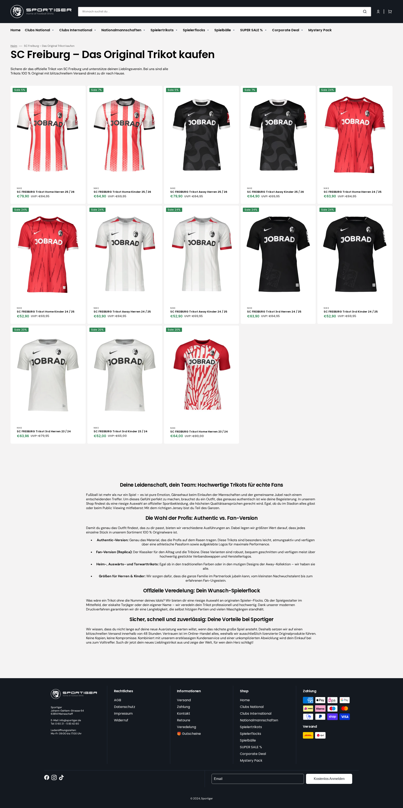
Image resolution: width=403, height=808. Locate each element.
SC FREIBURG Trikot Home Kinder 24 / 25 (46, 312)
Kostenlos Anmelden (329, 779)
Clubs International (255, 713)
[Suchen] (365, 11)
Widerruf (121, 720)
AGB (117, 700)
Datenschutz (124, 706)
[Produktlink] (48, 145)
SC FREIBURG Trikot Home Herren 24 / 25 (353, 192)
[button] (378, 11)
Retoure (183, 720)
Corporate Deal (253, 753)
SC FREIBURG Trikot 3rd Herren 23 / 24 (44, 431)
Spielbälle (248, 740)
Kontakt (183, 713)
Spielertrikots (251, 727)
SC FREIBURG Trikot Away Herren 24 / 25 (122, 312)
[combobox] (224, 11)
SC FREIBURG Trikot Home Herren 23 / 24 (199, 432)
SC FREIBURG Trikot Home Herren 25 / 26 (46, 192)
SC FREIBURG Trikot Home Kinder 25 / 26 (122, 192)
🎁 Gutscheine (189, 733)
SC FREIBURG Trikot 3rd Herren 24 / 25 (274, 312)
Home (245, 700)
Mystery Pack (251, 760)
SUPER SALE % (251, 747)
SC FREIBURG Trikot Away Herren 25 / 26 (198, 192)
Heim (13, 46)
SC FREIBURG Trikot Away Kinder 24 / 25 (198, 312)
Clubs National (252, 706)
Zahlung (183, 706)
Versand (184, 700)
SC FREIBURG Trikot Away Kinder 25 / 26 (275, 192)
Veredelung (186, 727)
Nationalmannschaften (259, 720)
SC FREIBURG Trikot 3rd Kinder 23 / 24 (121, 431)
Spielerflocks (250, 733)
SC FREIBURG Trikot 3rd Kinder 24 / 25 (351, 312)
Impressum (123, 713)
